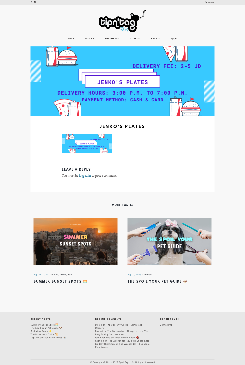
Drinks (89, 38)
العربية (174, 38)
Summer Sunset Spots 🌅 (60, 282)
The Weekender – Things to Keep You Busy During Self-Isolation (121, 332)
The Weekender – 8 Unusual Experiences (122, 345)
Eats (71, 38)
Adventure (111, 38)
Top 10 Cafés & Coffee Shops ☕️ (48, 337)
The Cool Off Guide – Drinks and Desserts (118, 326)
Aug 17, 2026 (134, 274)
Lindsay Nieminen (105, 343)
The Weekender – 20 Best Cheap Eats (128, 340)
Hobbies (135, 38)
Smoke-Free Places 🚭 (126, 337)
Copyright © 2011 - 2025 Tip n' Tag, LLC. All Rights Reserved (124, 362)
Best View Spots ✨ (41, 331)
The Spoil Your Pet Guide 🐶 (157, 282)
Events (156, 38)
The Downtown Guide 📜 (44, 334)
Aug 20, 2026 (41, 274)
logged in (85, 175)
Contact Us (166, 324)
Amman (54, 274)
